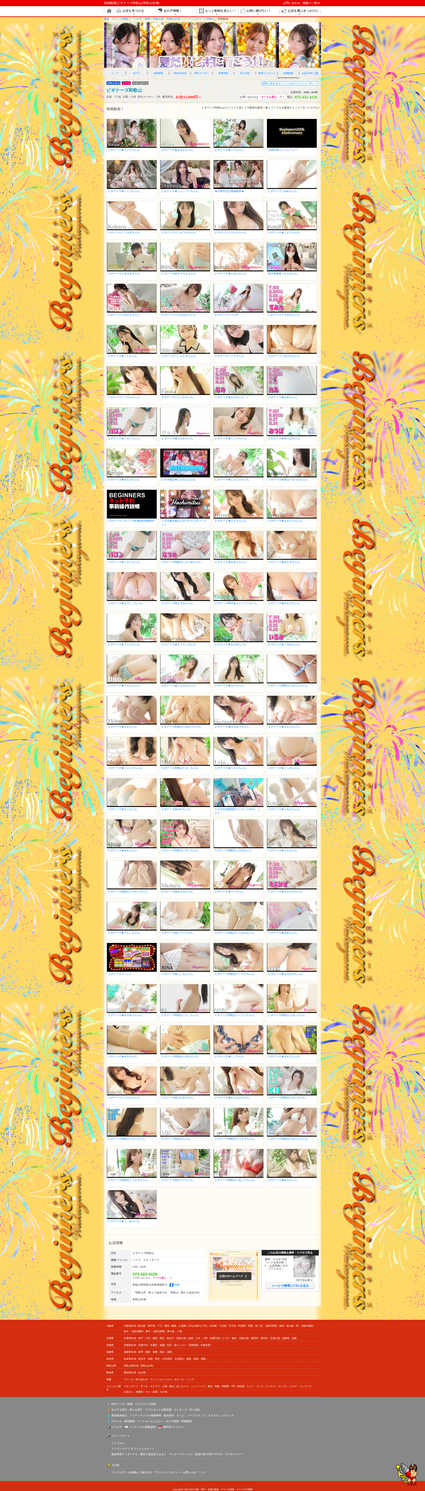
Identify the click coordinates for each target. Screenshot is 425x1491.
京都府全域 (130, 1345)
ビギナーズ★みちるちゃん (177, 891)
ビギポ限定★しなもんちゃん (178, 479)
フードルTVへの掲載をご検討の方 (131, 1472)
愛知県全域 (130, 1372)
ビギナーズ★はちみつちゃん (232, 726)
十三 (159, 1325)
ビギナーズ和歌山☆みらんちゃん (288, 685)
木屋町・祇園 (157, 1345)
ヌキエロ (213, 1415)
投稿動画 (288, 73)
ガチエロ (116, 1421)
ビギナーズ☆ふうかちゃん (177, 397)
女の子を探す (119, 1409)
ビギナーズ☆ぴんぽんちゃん (178, 314)
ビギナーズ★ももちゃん (122, 726)
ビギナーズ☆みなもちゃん (124, 314)
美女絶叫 (169, 1415)
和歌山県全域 (131, 1365)
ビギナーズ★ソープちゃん (124, 191)
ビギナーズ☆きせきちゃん (124, 273)
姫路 (190, 1338)
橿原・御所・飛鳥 (196, 1358)
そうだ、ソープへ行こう (191, 1415)
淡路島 (286, 1338)
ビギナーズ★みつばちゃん (284, 438)
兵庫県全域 (130, 1338)
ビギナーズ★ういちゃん (229, 891)
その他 (163, 1391)
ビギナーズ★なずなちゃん (177, 603)
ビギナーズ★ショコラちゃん (125, 768)
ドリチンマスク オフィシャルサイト (133, 1448)
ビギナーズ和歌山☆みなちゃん (180, 1056)
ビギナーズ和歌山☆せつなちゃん (288, 479)
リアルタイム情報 (145, 1403)
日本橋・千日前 (217, 1325)
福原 (155, 1338)
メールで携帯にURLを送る (290, 1285)
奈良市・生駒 (145, 1358)
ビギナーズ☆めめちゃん (282, 191)
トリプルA (117, 1443)
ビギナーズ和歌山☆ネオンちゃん (128, 891)
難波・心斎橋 (179, 1325)
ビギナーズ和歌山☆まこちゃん (180, 768)
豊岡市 (254, 1338)
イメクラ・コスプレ (277, 1386)
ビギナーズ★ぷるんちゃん (231, 273)
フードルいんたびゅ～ (150, 1421)
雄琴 (140, 1352)
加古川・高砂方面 (176, 1338)
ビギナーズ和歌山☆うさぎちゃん (235, 1138)
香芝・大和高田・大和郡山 (169, 1358)
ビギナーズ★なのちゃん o (231, 397)
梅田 (166, 1325)
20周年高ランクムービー (282, 150)
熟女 (171, 1386)
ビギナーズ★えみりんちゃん (285, 520)
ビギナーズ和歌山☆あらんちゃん (288, 1138)
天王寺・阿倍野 (237, 1325)
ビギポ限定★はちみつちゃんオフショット (184, 522)
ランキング (180, 1409)
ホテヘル (179, 1379)
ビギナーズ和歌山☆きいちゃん (180, 850)
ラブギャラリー (234, 1454)
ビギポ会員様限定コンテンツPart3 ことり (237, 811)
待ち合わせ (142, 1379)
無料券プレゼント (173, 1427)
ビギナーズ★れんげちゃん (124, 479)
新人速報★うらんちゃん (282, 273)
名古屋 (141, 1372)
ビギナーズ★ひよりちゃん (231, 520)
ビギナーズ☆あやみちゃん (284, 356)
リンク (203, 1472)
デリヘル (128, 1379)
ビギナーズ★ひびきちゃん (177, 1097)
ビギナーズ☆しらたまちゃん (178, 356)
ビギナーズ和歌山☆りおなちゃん (235, 932)
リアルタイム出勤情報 (158, 1409)
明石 (162, 1338)
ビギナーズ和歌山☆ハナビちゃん (235, 974)
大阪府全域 (130, 1325)
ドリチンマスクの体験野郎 (145, 1415)
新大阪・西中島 (146, 1325)
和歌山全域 (147, 1365)
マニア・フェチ (254, 1386)
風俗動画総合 (119, 1415)
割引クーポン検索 (122, 1403)
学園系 (225, 1386)
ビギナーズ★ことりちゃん (284, 232)
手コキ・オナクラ (150, 1386)
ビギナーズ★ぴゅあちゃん (177, 438)
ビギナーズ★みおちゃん (122, 850)
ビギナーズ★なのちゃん (229, 685)
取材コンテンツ (266, 73)
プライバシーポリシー (167, 1472)
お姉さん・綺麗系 (133, 1391)
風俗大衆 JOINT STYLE (209, 1454)
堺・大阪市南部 (304, 1325)
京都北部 (205, 1345)
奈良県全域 (130, 1358)
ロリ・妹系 (151, 1391)
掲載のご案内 (311, 3)
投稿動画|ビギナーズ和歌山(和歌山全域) (132, 3)
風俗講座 (129, 1421)
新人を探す (136, 1409)
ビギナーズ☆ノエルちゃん (124, 397)
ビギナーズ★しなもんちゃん (178, 685)
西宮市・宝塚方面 (270, 1338)
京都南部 (193, 1345)
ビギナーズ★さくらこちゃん (178, 644)
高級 (217, 1386)
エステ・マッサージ (301, 1386)
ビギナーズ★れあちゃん (282, 397)
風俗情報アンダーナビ (124, 1454)
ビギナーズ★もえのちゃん (284, 726)
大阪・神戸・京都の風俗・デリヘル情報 (214, 1489)
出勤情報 (158, 73)
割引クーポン (201, 73)
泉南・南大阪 (286, 1325)
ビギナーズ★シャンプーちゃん (180, 191)
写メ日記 (245, 73)
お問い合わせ (291, 3)
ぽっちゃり (182, 1386)
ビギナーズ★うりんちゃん (124, 685)
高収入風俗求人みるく (153, 1454)
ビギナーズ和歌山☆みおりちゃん (181, 726)
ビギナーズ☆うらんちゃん (231, 232)
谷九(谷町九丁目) (197, 1325)
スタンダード (131, 1386)
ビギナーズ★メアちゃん (229, 150)
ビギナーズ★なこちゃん (122, 809)
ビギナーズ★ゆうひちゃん (177, 1180)
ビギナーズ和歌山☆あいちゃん (286, 1015)
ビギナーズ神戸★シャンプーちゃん (236, 603)
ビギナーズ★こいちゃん (122, 356)
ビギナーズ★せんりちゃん (284, 1056)
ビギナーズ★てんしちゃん (124, 932)
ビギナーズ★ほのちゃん (176, 809)
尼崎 (294, 1338)
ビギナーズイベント (120, 974)
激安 (210, 1386)
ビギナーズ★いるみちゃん (284, 644)
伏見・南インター (176, 1345)
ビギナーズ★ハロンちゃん (124, 438)
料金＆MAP (180, 73)
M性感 (240, 1386)
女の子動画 (172, 1421)
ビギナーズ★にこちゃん (229, 1056)
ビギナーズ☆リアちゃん (229, 356)
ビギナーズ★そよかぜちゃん (285, 891)
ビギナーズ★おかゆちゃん (231, 644)
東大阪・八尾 (174, 1331)
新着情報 (223, 73)
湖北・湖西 (166, 1352)
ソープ (189, 1379)
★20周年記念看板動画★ (229, 191)
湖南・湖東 (151, 1352)
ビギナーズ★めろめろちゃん (125, 1015)
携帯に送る (269, 83)
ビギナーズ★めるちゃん (122, 1056)
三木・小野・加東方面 (207, 1338)
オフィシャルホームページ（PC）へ (297, 83)
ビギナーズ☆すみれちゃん (284, 314)
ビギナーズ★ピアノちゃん (177, 932)
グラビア (116, 1427)
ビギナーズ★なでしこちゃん (125, 603)
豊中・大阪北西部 (155, 1331)
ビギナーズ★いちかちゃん (284, 809)
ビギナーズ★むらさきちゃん (232, 1097)
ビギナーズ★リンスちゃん (124, 150)
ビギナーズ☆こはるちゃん (124, 232)
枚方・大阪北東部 (133, 1331)
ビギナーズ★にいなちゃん (177, 974)
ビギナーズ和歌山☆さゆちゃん (233, 850)
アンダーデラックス (181, 1454)
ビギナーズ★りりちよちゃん (178, 273)
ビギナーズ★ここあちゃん (124, 1221)
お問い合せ (189, 1472)
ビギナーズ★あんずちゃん (284, 562)
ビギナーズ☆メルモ (227, 314)
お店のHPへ (310, 73)
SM (233, 1386)
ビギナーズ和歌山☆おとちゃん (126, 1138)
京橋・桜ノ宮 (255, 1325)
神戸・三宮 (144, 1338)
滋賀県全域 (130, 1352)
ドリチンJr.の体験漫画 (142, 1427)
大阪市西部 (271, 1325)
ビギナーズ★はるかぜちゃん (285, 974)
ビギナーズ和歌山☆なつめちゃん (181, 562)
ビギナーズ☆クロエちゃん (124, 1097)
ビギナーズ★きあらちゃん (231, 562)
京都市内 (143, 1345)
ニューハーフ (198, 1386)
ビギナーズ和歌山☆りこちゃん (180, 1015)
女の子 (136, 73)
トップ (115, 73)
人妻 (164, 1386)
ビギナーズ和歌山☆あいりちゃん (235, 1180)
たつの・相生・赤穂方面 (235, 1338)
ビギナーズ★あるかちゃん (177, 150)
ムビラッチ (227, 1415)
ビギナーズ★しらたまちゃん (232, 479)
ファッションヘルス (161, 1379)
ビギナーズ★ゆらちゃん (282, 1180)
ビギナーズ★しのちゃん (282, 850)
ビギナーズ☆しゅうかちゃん (178, 232)
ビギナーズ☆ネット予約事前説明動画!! (131, 520)
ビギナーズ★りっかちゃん (284, 768)
